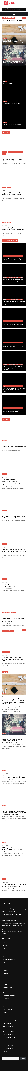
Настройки (5, 970)
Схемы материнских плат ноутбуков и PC (12, 1018)
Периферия (5, 993)
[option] (14, 22)
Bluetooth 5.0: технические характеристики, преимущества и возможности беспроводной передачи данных (12, 482)
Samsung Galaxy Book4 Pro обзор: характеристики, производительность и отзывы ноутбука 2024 (13, 229)
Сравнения (5, 1012)
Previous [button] (23, 18)
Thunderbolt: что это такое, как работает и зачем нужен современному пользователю (14, 447)
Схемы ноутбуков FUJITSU (9, 1040)
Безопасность (6, 951)
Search (3, 1056)
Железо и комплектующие (12, 152)
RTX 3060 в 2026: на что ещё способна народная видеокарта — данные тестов (13, 323)
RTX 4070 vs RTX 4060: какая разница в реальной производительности (13, 367)
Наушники (5, 973)
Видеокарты (5, 152)
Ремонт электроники (6, 612)
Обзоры (8, 187)
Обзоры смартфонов (7, 987)
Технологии (5, 440)
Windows (5, 945)
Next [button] (25, 18)
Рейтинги (4, 153)
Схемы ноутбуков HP (7, 1043)
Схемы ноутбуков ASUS (8, 1026)
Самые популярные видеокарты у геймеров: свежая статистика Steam (12, 258)
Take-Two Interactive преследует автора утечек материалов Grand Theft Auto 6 (14, 84)
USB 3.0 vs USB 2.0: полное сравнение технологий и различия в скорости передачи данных (13, 619)
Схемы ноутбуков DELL (8, 1034)
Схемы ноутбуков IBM (8, 1045)
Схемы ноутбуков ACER (8, 1023)
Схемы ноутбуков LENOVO (9, 1048)
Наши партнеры (6, 976)
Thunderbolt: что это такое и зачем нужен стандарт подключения (14, 585)
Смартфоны (6, 1006)
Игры (4, 962)
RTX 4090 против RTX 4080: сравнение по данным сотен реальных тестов (14, 388)
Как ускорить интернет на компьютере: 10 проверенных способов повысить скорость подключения (14, 551)
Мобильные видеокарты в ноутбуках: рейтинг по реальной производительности (14, 160)
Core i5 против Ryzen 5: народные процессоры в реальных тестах (12, 410)
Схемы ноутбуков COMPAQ (9, 1031)
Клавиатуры (5, 965)
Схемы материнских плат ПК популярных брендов (14, 1020)
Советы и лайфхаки (6, 652)
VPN (4, 942)
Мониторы (5, 967)
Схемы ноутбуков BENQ (8, 1029)
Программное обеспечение (9, 995)
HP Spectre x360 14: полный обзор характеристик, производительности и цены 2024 (12, 194)
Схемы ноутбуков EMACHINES (9, 1037)
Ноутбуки (20, 152)
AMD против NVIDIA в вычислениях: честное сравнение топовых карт (14, 302)
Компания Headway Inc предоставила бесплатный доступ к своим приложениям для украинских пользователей (13, 105)
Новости (4, 38)
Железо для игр (6, 956)
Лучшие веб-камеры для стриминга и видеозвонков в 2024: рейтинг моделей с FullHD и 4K (13, 659)
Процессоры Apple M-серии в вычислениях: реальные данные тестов (13, 345)
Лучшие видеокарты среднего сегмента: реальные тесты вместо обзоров (13, 280)
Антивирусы (5, 948)
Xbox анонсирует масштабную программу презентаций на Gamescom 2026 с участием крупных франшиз (14, 886)
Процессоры (16, 342)
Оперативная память (8, 990)
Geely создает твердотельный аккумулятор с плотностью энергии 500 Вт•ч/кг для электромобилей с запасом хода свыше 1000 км (14, 22)
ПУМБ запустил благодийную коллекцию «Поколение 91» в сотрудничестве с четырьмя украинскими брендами (13, 126)
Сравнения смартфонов (8, 1015)
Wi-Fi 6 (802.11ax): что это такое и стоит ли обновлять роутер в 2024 (13, 517)
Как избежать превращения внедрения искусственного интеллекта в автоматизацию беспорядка (13, 63)
